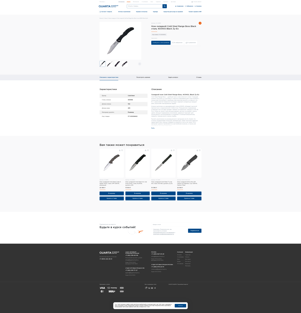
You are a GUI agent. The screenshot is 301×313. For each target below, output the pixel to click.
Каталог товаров (106, 11)
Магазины (187, 265)
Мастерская (136, 1)
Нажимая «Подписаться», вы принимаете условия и (164, 232)
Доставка (173, 1)
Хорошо (180, 305)
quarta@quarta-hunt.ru (132, 272)
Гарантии (158, 1)
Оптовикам (121, 1)
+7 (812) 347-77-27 (131, 270)
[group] (102, 64)
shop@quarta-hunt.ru (132, 260)
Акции (128, 1)
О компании (145, 1)
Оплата (187, 257)
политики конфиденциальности (163, 234)
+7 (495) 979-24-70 (157, 266)
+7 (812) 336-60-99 (131, 255)
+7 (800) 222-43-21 (106, 259)
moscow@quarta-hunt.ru (159, 269)
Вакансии (187, 263)
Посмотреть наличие (143, 77)
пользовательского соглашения (163, 232)
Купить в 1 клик (112, 198)
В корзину (111, 193)
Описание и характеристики (109, 77)
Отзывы (198, 77)
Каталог (179, 254)
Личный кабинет (197, 1)
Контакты (165, 1)
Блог (152, 1)
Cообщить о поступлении (161, 42)
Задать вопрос (173, 77)
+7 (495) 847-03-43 (157, 254)
